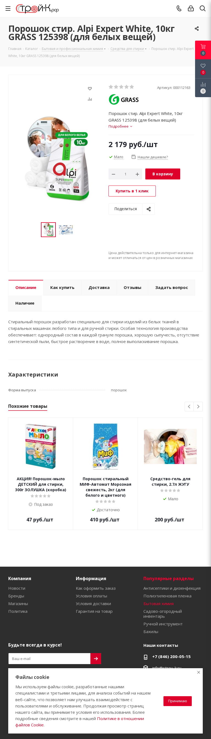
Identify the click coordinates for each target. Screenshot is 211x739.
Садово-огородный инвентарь (162, 613)
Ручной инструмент (163, 623)
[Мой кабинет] (191, 8)
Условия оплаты (91, 595)
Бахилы (150, 631)
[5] (132, 87)
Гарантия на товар (94, 611)
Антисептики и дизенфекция (172, 588)
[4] (126, 87)
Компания (19, 578)
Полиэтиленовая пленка (167, 595)
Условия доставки (93, 603)
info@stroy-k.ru (166, 668)
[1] (111, 87)
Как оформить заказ (96, 588)
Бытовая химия (158, 603)
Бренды (16, 595)
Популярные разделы (168, 578)
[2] (116, 87)
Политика (17, 611)
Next (198, 407)
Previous (189, 407)
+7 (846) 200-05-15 (171, 656)
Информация (91, 578)
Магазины (18, 603)
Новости (16, 588)
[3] (121, 87)
